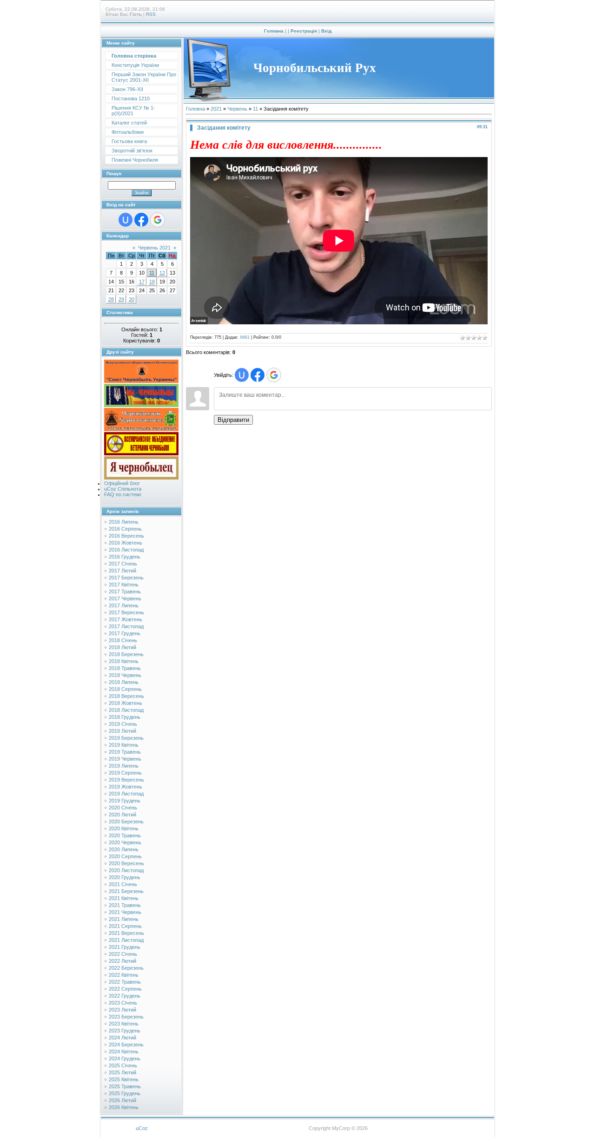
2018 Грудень (124, 717)
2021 (216, 109)
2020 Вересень (126, 863)
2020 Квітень (124, 828)
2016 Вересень (126, 536)
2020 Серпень (125, 856)
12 (162, 273)
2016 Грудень (124, 556)
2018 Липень (124, 682)
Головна (274, 30)
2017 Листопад (126, 626)
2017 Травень (125, 591)
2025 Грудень (124, 1093)
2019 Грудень (124, 800)
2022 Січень (123, 954)
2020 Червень (125, 842)
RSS (151, 14)
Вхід (326, 30)
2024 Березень (126, 1044)
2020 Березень (126, 821)
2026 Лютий (122, 1100)
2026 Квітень (124, 1107)
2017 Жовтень (125, 619)
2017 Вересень (126, 612)
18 (152, 281)
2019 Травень (125, 752)
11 (151, 273)
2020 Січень (123, 807)
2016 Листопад (126, 549)
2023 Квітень (124, 1023)
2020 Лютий (122, 814)
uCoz (142, 1128)
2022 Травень (125, 982)
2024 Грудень (124, 1058)
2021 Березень (126, 891)
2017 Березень (126, 577)
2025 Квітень (124, 1079)
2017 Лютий (122, 570)
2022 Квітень (124, 975)
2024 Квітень (124, 1051)
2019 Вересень (126, 779)
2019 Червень (125, 759)
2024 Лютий (122, 1037)
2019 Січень (123, 724)
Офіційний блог (122, 483)
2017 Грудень (124, 633)
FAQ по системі (122, 494)
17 (142, 281)
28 (111, 299)
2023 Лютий (122, 1009)
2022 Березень (126, 968)
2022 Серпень (125, 989)
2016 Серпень (125, 529)
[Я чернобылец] (141, 477)
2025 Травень (125, 1086)
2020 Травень (125, 835)
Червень (237, 109)
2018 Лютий (122, 647)
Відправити (233, 419)
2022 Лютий (122, 961)
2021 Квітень (124, 898)
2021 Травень (125, 905)
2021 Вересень (126, 933)
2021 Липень (124, 919)
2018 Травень (125, 668)
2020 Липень (124, 849)
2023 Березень (126, 1016)
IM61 (245, 337)
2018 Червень (125, 675)
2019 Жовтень (125, 786)
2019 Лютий (122, 731)
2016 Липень (124, 522)
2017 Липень (124, 605)
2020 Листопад (126, 870)
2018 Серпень (125, 689)
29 (121, 299)
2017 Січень (123, 563)
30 (131, 299)
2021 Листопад (126, 940)
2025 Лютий (122, 1072)
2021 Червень (125, 912)
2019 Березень (126, 738)
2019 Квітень (124, 745)
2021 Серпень (125, 926)
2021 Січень (123, 884)
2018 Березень (126, 654)
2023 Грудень (124, 1030)
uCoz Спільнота (122, 489)
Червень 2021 (154, 247)
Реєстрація (304, 30)
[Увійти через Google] (157, 219)
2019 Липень (124, 766)
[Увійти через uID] (125, 220)
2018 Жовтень (125, 703)
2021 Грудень (124, 947)
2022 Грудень (124, 996)
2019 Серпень (125, 773)
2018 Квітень (124, 661)
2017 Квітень (124, 584)
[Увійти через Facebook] (141, 220)
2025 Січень (123, 1065)
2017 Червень (125, 598)
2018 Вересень (126, 696)
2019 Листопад (126, 793)
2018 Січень (123, 640)
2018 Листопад (126, 710)
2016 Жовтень (125, 542)
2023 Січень (123, 1003)
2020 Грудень (124, 877)
